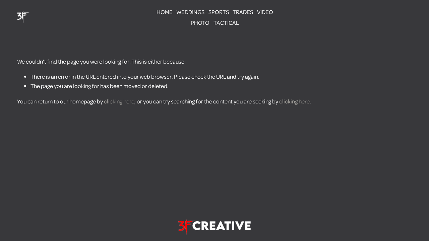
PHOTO (200, 22)
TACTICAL (226, 22)
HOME (165, 11)
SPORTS (218, 11)
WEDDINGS (190, 11)
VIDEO (265, 11)
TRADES (243, 11)
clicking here (119, 101)
